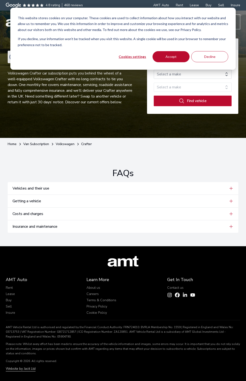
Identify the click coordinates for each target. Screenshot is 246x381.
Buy (9, 300)
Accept (171, 57)
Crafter (86, 144)
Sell (9, 306)
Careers (92, 294)
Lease (10, 294)
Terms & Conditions (101, 300)
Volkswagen (65, 144)
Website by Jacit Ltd (21, 368)
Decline (209, 57)
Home (12, 144)
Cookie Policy (96, 312)
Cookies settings (132, 57)
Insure (10, 312)
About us (93, 287)
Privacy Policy (96, 306)
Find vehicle (197, 101)
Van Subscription (36, 144)
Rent (9, 287)
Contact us (175, 287)
